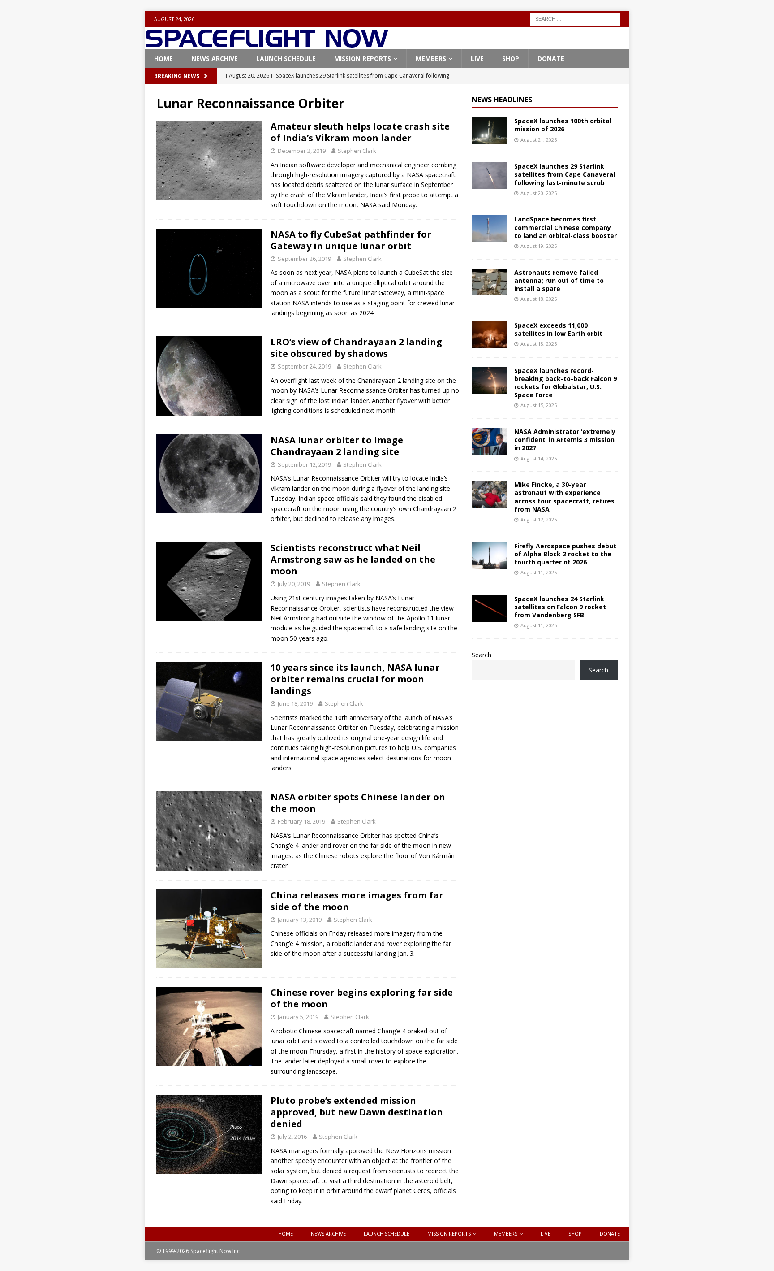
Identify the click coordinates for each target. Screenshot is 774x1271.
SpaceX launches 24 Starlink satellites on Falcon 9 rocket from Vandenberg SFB (560, 606)
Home (163, 58)
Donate (551, 58)
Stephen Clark (357, 151)
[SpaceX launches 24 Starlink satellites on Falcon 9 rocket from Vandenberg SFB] (489, 608)
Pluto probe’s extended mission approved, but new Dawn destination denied (357, 1112)
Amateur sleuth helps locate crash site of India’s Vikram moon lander (360, 132)
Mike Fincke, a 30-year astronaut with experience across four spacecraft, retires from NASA (564, 496)
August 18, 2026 (538, 298)
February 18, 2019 (301, 821)
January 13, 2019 (300, 919)
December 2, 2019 (302, 151)
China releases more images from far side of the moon (357, 901)
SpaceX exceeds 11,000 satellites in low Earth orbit (558, 329)
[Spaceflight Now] (266, 44)
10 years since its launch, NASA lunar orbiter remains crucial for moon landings (355, 679)
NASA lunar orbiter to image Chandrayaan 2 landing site (337, 446)
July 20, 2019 (294, 584)
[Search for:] (575, 18)
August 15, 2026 (538, 405)
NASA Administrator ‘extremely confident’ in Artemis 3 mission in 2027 (564, 439)
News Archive (214, 58)
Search (481, 655)
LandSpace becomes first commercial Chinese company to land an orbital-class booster (565, 227)
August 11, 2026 (538, 572)
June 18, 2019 (295, 703)
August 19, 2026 (538, 246)
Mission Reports (362, 58)
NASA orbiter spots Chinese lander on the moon (358, 803)
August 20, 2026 (538, 193)
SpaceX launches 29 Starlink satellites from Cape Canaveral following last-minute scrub (564, 174)
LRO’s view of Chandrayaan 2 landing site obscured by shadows (356, 348)
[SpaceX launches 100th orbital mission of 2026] (489, 130)
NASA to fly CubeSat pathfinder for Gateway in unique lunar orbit (351, 240)
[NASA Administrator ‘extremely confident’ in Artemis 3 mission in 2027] (489, 441)
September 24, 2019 (304, 366)
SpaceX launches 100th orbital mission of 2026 (562, 125)
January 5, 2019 (298, 1017)
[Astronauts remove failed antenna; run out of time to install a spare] (489, 282)
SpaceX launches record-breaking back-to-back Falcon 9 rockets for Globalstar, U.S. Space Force (565, 382)
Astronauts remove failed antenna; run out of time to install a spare (559, 280)
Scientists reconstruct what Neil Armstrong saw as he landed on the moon (353, 559)
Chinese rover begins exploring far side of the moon (362, 998)
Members (431, 58)
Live (477, 58)
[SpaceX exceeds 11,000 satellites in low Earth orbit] (489, 334)
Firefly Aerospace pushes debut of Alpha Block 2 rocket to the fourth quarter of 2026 (565, 554)
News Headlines (502, 99)
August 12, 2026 (538, 519)
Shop (510, 58)
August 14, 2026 (538, 458)
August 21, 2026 (538, 139)
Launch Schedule (286, 58)
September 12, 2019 (304, 464)
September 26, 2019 (304, 259)
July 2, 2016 (292, 1136)
